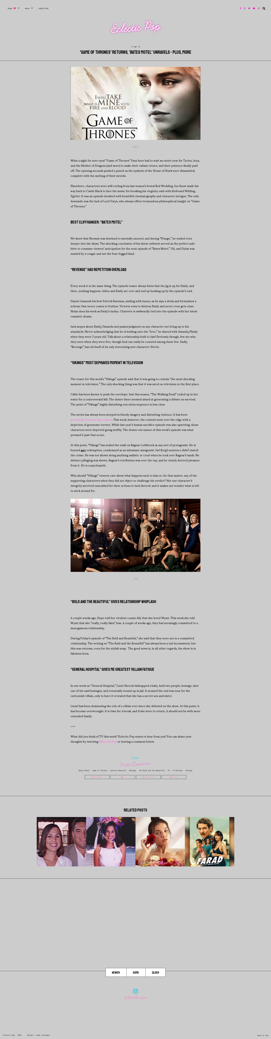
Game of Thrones (100, 770)
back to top (262, 1035)
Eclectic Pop (136, 27)
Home (136, 973)
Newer (116, 973)
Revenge (132, 770)
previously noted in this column (91, 419)
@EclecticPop (108, 741)
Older (155, 973)
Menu (27, 8)
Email (175, 777)
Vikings (188, 770)
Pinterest (149, 777)
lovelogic (45, 1035)
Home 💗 (12, 8)
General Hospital (118, 770)
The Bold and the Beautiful (152, 770)
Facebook (97, 777)
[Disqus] (135, 932)
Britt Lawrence (135, 764)
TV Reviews (178, 770)
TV (169, 770)
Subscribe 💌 (45, 8)
